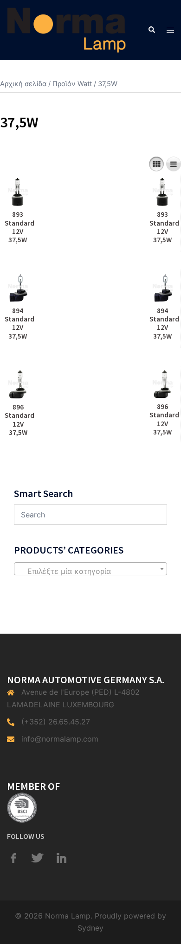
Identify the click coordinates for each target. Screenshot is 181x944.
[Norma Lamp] (66, 29)
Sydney (90, 927)
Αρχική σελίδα (23, 84)
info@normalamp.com (59, 738)
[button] (151, 30)
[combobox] (90, 568)
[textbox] (90, 571)
